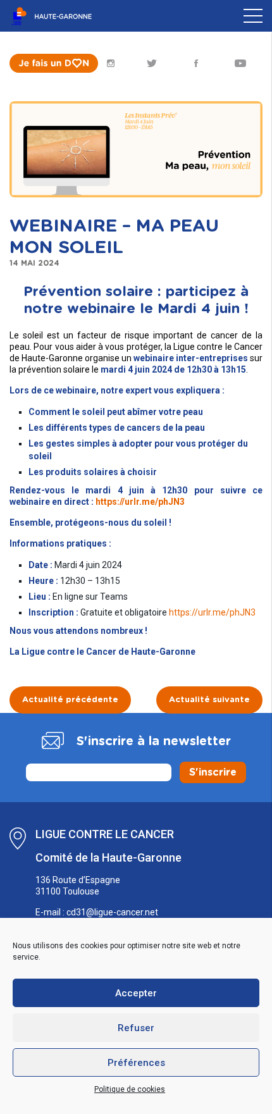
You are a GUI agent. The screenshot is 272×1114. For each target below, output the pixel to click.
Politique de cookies (129, 1089)
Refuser (136, 1028)
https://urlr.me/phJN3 (140, 502)
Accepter (136, 993)
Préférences (136, 1062)
